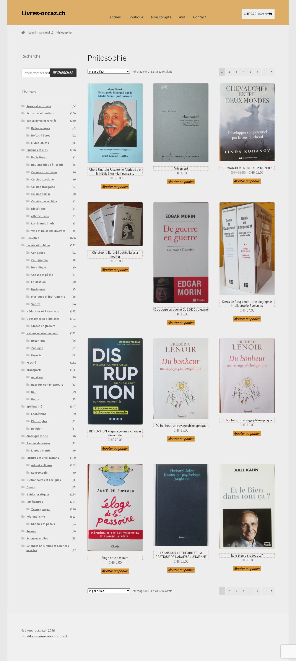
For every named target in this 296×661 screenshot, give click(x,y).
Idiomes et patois (43, 524)
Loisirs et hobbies (38, 245)
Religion (36, 428)
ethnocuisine (40, 216)
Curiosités (38, 253)
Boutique (135, 17)
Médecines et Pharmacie (42, 311)
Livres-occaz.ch (43, 13)
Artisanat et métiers (40, 113)
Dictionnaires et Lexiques (43, 480)
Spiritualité (46, 32)
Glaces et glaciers (43, 326)
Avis (182, 17)
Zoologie (37, 348)
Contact (199, 17)
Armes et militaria (38, 106)
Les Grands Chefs (43, 223)
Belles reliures (40, 128)
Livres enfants (41, 450)
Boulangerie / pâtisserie (47, 165)
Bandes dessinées (38, 443)
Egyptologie (39, 472)
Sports (35, 304)
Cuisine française (43, 187)
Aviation (37, 377)
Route (35, 399)
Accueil (115, 17)
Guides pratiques (38, 494)
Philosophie (39, 421)
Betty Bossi (39, 157)
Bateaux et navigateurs (47, 385)
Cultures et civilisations (42, 458)
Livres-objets (40, 143)
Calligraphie (39, 260)
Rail (33, 392)
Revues (31, 531)
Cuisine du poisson (44, 172)
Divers (30, 487)
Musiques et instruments (48, 297)
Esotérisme (38, 414)
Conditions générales (37, 636)
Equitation (38, 282)
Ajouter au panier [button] (115, 186)
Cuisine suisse (40, 194)
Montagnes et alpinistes (42, 319)
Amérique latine (37, 436)
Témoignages (40, 509)
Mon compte (161, 17)
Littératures (34, 502)
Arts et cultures (41, 465)
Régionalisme (35, 516)
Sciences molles (37, 538)
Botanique (38, 341)
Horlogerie (38, 289)
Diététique (38, 209)
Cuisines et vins (37, 150)
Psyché (31, 362)
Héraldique (38, 267)
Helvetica (32, 238)
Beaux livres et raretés (41, 121)
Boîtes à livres (40, 135)
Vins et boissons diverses (48, 231)
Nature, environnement (42, 333)
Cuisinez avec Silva (44, 201)
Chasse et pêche (42, 275)
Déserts (36, 355)
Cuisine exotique (42, 179)
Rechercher (63, 72)
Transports (34, 370)
